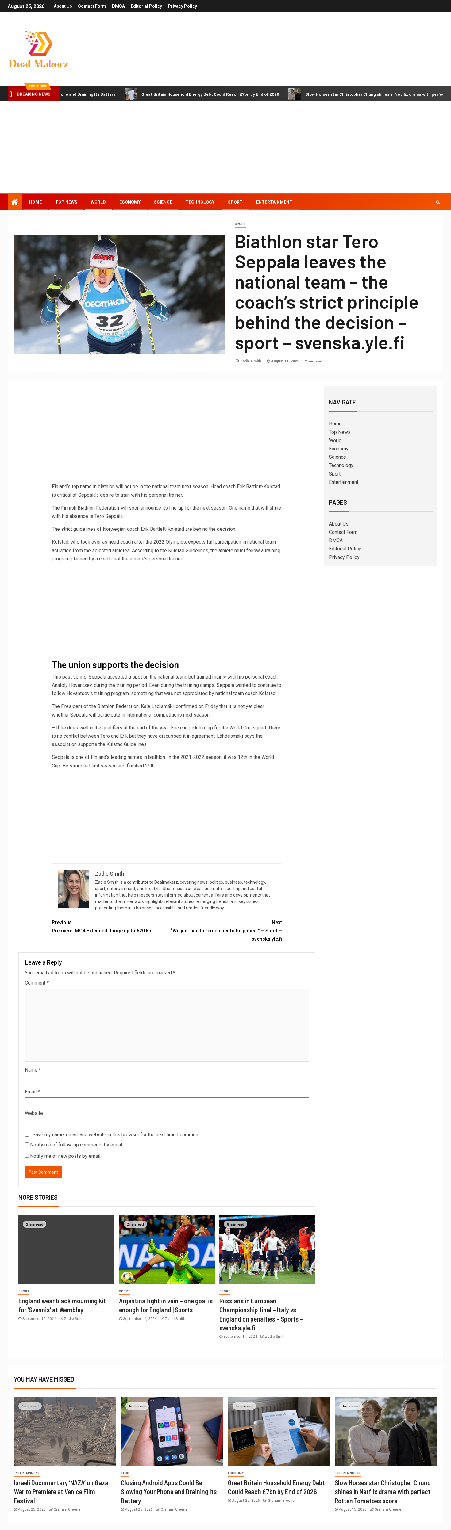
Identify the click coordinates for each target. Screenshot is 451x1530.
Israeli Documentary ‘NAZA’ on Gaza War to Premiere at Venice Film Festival (61, 1491)
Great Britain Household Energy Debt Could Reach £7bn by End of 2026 (167, 94)
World (98, 202)
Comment (37, 983)
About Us (63, 6)
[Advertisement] (225, 147)
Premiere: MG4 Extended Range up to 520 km (102, 927)
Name (33, 1070)
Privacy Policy (182, 6)
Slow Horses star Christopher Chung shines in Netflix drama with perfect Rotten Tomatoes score (383, 1491)
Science (163, 202)
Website (34, 1113)
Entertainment (274, 202)
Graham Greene (67, 1509)
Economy (130, 202)
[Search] (438, 202)
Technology (200, 202)
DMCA (118, 6)
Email (32, 1092)
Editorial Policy (146, 6)
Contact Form (92, 6)
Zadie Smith (251, 361)
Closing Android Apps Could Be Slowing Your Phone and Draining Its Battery (169, 1491)
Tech (125, 1473)
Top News (66, 202)
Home (35, 202)
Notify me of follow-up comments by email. (76, 1145)
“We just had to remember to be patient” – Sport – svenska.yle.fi (226, 931)
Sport (235, 202)
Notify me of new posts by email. (65, 1156)
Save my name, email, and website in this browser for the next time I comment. (117, 1135)
